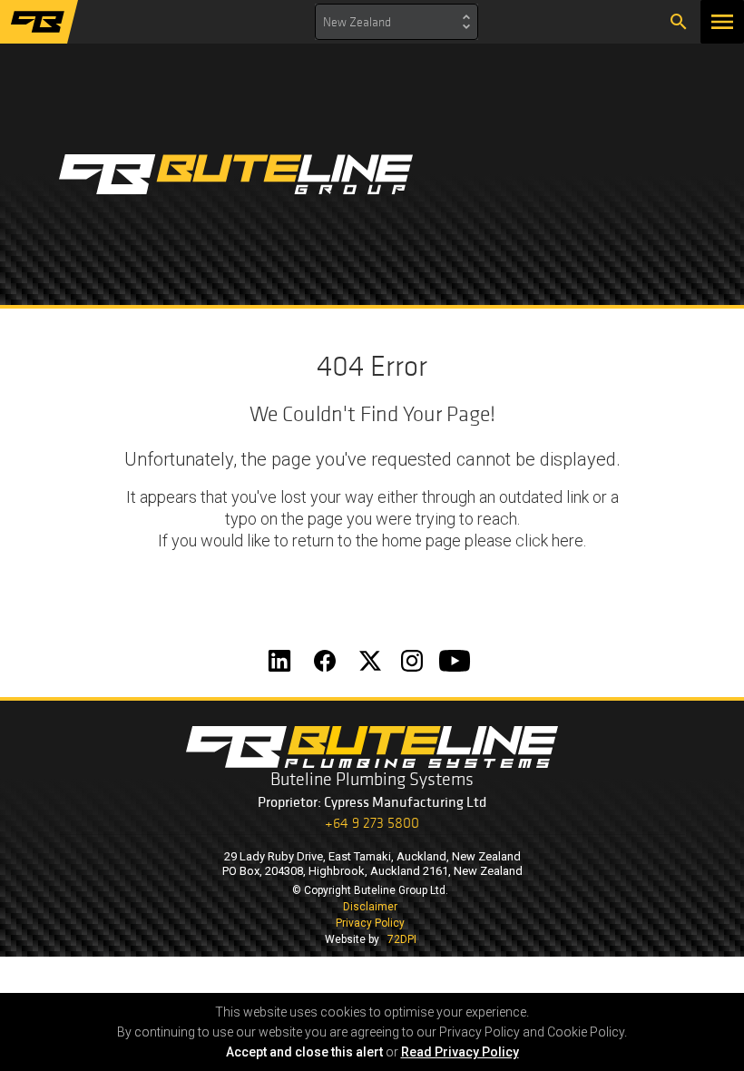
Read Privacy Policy (460, 1052)
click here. (550, 540)
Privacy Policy (370, 923)
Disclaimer (370, 906)
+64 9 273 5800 (372, 822)
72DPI (401, 939)
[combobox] (396, 22)
